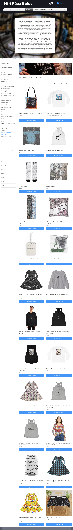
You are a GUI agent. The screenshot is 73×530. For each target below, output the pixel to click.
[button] (51, 3)
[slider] (2, 148)
